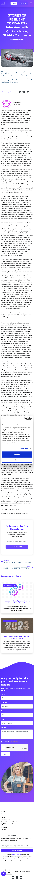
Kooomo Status (6, 814)
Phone (3, 719)
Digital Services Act (7, 824)
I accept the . (10, 742)
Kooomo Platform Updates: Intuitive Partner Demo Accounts (17, 602)
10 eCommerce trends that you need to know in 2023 (17, 637)
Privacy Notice (5, 820)
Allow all (17, 454)
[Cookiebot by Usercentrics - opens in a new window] (24, 418)
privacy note (14, 742)
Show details (24, 448)
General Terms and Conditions (10, 822)
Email (2, 711)
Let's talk (23, 3)
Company (4, 702)
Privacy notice (16, 855)
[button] (14, 3)
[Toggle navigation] (31, 3)
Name (3, 694)
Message (3, 728)
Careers (3, 830)
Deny (17, 460)
